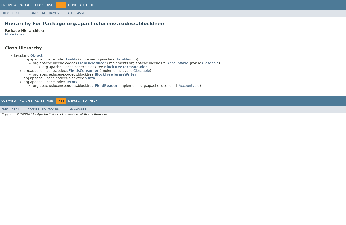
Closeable (210, 63)
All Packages (14, 34)
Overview (8, 5)
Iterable (122, 59)
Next (15, 13)
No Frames (50, 13)
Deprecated (77, 5)
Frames (33, 13)
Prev (5, 13)
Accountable (177, 63)
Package (25, 5)
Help (93, 5)
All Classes (77, 13)
